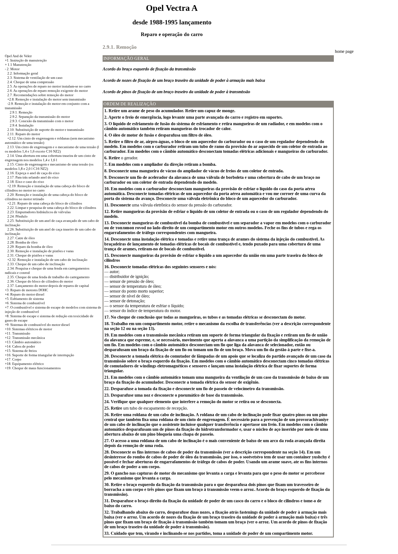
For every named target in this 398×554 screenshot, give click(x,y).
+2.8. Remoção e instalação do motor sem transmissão (46, 99)
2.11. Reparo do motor (23, 134)
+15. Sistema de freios (21, 351)
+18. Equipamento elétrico (24, 364)
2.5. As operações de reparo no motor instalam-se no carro (49, 86)
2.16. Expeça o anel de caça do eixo (33, 173)
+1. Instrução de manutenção (26, 60)
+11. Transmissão (17, 333)
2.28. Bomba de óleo (22, 242)
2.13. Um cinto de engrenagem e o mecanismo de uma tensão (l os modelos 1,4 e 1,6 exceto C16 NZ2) (52, 149)
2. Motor (13, 69)
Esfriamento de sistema (27, 299)
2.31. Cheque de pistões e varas (30, 255)
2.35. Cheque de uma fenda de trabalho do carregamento (48, 277)
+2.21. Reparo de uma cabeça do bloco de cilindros (44, 203)
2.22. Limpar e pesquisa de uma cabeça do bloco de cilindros (51, 208)
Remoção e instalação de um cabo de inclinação (52, 260)
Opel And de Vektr (18, 56)
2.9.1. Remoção (21, 112)
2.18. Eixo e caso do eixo (25, 182)
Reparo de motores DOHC (29, 290)
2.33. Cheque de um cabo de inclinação (36, 264)
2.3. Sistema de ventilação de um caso (35, 78)
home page (344, 51)
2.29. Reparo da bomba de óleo (30, 247)
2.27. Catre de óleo (21, 238)
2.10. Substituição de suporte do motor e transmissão (45, 130)
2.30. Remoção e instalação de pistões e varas (40, 251)
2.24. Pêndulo (17, 216)
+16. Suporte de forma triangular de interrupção (39, 355)
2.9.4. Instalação (22, 125)
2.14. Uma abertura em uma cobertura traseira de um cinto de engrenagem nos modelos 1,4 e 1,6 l (50, 158)
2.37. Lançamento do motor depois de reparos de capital (48, 286)
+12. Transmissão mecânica (25, 338)
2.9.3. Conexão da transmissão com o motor (41, 121)
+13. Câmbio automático (23, 342)
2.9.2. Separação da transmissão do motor (40, 117)
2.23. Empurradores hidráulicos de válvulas (39, 212)
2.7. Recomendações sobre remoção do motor (40, 95)
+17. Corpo (13, 359)
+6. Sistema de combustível (25, 303)
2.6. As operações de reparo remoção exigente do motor (47, 91)
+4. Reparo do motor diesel (24, 294)
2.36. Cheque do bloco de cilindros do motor (40, 281)
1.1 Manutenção (19, 65)
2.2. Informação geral (22, 73)
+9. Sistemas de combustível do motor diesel (37, 325)
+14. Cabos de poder (20, 346)
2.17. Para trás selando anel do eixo (33, 177)
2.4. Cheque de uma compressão (30, 82)
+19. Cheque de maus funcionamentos (33, 368)
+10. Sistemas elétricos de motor (28, 329)
